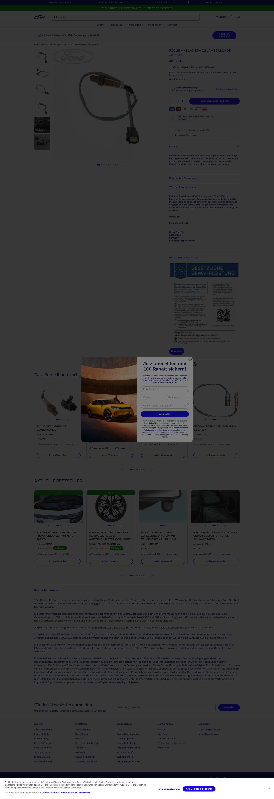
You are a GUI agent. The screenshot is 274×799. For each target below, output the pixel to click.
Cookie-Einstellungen (170, 789)
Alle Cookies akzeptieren (199, 788)
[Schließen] (269, 788)
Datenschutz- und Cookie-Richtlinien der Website (66, 792)
